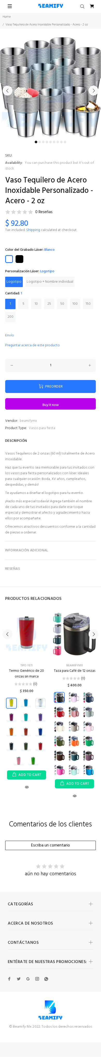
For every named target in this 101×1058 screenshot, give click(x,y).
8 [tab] (61, 142)
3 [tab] (43, 142)
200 (10, 317)
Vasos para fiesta (42, 428)
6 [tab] (54, 142)
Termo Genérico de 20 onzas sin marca (26, 674)
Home (7, 16)
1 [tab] (36, 142)
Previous (7, 91)
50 (62, 304)
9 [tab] (65, 142)
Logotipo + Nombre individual (50, 282)
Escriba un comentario (50, 845)
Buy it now (50, 405)
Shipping (33, 230)
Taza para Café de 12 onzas (74, 671)
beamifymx (28, 421)
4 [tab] (47, 142)
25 (49, 304)
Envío (9, 335)
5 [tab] (50, 142)
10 (36, 304)
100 (75, 304)
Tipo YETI (26, 665)
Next (93, 91)
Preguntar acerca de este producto (32, 345)
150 (88, 304)
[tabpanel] (50, 87)
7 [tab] (57, 142)
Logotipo (13, 282)
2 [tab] (39, 142)
